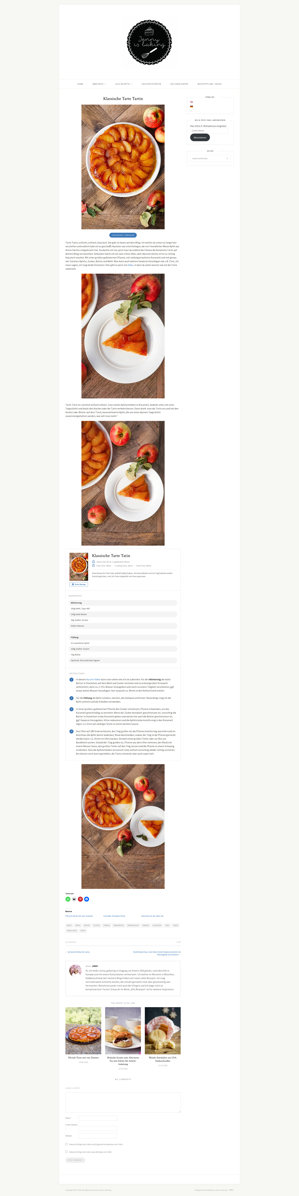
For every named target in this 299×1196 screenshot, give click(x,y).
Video (130, 265)
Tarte (175, 925)
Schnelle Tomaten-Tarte (114, 916)
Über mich (98, 84)
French (146, 925)
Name (68, 1118)
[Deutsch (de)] (191, 107)
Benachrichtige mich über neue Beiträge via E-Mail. (90, 1152)
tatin (83, 931)
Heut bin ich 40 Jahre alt (152, 916)
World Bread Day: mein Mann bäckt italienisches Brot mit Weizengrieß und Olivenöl (157, 953)
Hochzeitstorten (151, 84)
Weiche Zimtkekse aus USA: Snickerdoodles (163, 1059)
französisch (133, 925)
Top (231, 1190)
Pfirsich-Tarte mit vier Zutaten (79, 916)
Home (80, 84)
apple (78, 925)
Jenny (95, 966)
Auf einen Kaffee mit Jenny (78, 952)
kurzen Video (93, 679)
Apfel (69, 925)
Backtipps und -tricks (210, 84)
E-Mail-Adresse (71, 1126)
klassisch (157, 925)
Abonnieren (200, 137)
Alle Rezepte (122, 84)
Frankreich (119, 925)
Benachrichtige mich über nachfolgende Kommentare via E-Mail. (96, 1144)
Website (68, 1136)
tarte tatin (72, 931)
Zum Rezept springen (123, 235)
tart (167, 925)
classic (97, 925)
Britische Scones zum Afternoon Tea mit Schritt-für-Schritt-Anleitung (123, 1061)
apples (87, 925)
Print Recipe (80, 584)
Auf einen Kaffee (179, 84)
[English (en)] (191, 102)
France (107, 925)
